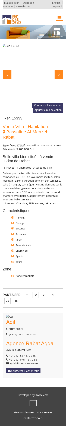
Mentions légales (24, 412)
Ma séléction (11, 2)
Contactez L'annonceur (48, 105)
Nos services (44, 412)
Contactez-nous (33, 418)
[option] (33, 73)
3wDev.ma (42, 395)
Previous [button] (7, 74)
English (56, 2)
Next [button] (59, 74)
